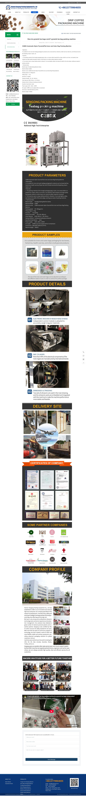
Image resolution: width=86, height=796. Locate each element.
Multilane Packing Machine (25, 788)
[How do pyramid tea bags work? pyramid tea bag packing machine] (21, 7)
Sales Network (8, 781)
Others (21, 794)
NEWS (34, 12)
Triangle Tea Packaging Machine (26, 781)
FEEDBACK (59, 12)
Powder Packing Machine (25, 792)
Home (64, 33)
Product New (9, 39)
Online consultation (10, 104)
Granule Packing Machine (25, 790)
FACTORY (51, 12)
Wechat (79, 2)
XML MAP (38, 794)
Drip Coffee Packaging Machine (26, 783)
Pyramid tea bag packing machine (75, 794)
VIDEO (43, 12)
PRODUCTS (26, 12)
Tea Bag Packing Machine (33, 67)
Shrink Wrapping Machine (25, 787)
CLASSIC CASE (68, 12)
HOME (9, 12)
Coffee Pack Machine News (11, 42)
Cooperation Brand (9, 783)
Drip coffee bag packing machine (62, 794)
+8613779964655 (83, 352)
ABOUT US (17, 12)
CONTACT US (72, 2)
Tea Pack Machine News (11, 46)
